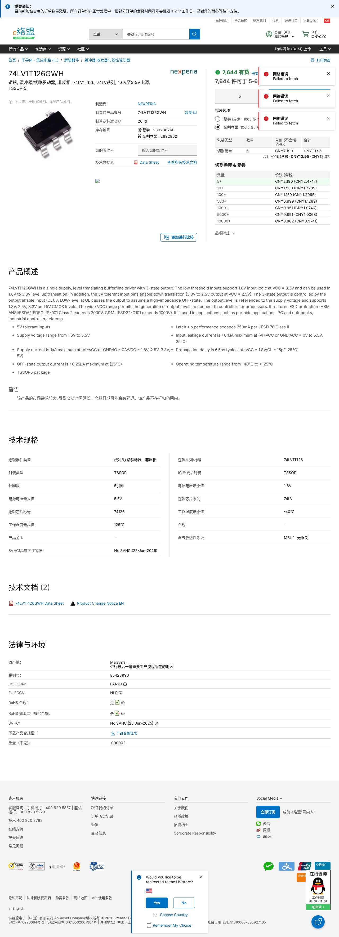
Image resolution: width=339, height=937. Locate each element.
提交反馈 (15, 837)
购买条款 (62, 898)
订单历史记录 (102, 816)
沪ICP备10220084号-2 (26, 922)
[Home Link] (23, 34)
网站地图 (80, 898)
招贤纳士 (181, 824)
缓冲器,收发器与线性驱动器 (107, 60)
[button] (18, 48)
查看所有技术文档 (182, 162)
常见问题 (15, 846)
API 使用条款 (102, 898)
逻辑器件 (71, 60)
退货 (95, 824)
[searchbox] (156, 34)
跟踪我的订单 (102, 807)
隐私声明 (15, 898)
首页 (12, 60)
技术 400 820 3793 (25, 820)
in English (16, 908)
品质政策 (181, 816)
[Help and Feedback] (318, 922)
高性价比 (222, 21)
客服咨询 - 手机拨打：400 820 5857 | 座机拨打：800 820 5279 (45, 809)
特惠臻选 (240, 21)
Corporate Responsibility (195, 833)
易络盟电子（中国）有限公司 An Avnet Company (47, 918)
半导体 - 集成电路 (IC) (40, 60)
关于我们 (181, 807)
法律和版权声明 (39, 898)
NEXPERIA (147, 104)
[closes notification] (332, 6)
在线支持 (15, 829)
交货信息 (98, 833)
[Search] (194, 34)
